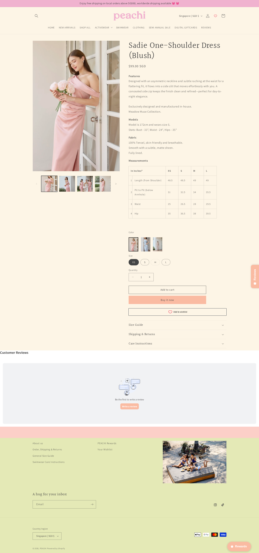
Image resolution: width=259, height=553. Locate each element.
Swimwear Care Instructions (49, 462)
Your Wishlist (105, 449)
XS (133, 262)
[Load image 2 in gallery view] (67, 184)
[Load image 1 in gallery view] (49, 184)
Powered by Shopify (56, 548)
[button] (36, 16)
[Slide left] (36, 184)
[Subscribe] (92, 504)
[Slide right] (116, 184)
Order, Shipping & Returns (47, 449)
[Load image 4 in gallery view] (103, 184)
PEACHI (43, 548)
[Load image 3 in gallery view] (85, 184)
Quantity (133, 270)
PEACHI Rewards (107, 443)
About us (38, 443)
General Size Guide (43, 455)
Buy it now (167, 300)
